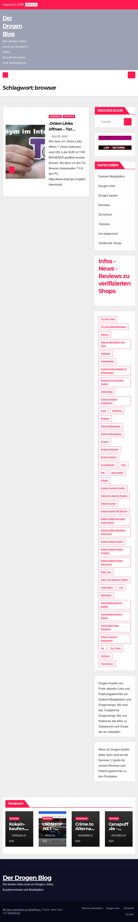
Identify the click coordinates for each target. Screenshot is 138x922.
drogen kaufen (108, 457)
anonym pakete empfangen (109, 401)
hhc (103, 472)
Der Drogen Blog (12, 26)
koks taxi (106, 572)
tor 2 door (115, 648)
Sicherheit (55, 116)
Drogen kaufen (108, 195)
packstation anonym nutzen (111, 616)
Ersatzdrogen (108, 465)
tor (102, 648)
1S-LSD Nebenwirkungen (113, 327)
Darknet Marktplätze (111, 176)
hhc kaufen (117, 472)
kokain (104, 480)
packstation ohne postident (110, 627)
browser (105, 418)
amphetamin (107, 361)
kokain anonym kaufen (113, 488)
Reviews (104, 205)
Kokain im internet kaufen (114, 496)
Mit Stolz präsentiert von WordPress (22, 909)
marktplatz (106, 595)
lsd (121, 587)
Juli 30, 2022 (60, 136)
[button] (124, 74)
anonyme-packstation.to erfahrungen (113, 371)
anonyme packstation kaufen (112, 382)
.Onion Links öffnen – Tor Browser (61, 129)
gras (123, 465)
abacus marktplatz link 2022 (113, 344)
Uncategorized (108, 233)
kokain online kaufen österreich (112, 563)
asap (103, 411)
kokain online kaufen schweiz (112, 551)
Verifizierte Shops (110, 243)
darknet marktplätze (111, 434)
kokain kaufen (108, 503)
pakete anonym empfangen (109, 639)
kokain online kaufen (112, 541)
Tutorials (69, 116)
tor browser (107, 664)
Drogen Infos (106, 186)
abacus (105, 334)
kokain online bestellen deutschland (113, 521)
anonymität (107, 392)
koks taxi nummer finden (114, 580)
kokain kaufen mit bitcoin (114, 511)
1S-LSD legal (108, 319)
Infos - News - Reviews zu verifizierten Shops (114, 276)
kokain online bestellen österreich (113, 532)
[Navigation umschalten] (131, 75)
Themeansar (13, 913)
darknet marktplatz (110, 426)
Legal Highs (107, 587)
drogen (104, 442)
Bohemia (117, 411)
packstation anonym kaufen (111, 605)
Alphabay (106, 353)
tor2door (105, 656)
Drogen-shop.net (109, 449)
